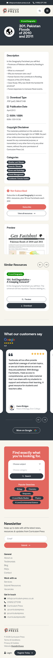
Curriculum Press (15, 605)
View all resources (25, 213)
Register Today (23, 652)
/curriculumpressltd (16, 616)
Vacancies (9, 589)
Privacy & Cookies (11, 643)
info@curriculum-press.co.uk (19, 2)
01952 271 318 (40, 2)
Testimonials (9, 561)
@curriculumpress (15, 609)
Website (14, 646)
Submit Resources (12, 585)
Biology (19, 489)
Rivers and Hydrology (16, 170)
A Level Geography (28, 21)
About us (8, 557)
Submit (24, 545)
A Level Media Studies (20, 498)
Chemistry (32, 489)
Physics (38, 498)
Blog (6, 565)
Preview (28, 299)
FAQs (6, 568)
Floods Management (15, 174)
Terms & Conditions (12, 639)
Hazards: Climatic (14, 166)
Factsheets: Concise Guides (18, 178)
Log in (9, 652)
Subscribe (27, 207)
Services (8, 581)
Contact (8, 572)
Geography (27, 493)
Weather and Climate (16, 162)
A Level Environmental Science (26, 502)
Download (28, 305)
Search (28, 476)
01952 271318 (14, 602)
